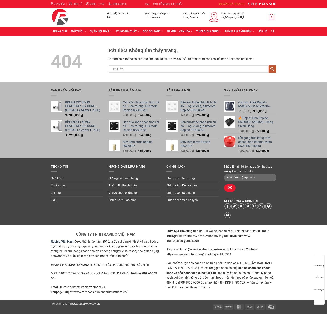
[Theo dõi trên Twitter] (260, 4)
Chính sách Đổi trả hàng (182, 185)
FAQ (147, 3)
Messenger (319, 289)
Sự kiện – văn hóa (178, 31)
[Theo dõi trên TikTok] (256, 4)
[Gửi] (272, 69)
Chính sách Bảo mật (122, 200)
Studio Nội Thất (126, 31)
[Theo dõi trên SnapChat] (241, 206)
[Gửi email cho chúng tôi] (263, 4)
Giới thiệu (77, 31)
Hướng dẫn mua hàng (123, 178)
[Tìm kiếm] (272, 31)
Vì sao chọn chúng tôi (123, 193)
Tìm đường (319, 265)
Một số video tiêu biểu (167, 3)
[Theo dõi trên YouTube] (274, 4)
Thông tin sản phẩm (238, 31)
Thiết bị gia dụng (207, 31)
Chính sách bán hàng (180, 178)
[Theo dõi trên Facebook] (249, 4)
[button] (232, 4)
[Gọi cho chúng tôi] (267, 4)
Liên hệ (262, 31)
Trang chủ (60, 31)
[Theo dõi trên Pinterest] (270, 4)
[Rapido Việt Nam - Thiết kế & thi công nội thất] (70, 17)
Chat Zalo (319, 277)
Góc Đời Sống (151, 31)
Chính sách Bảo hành (180, 193)
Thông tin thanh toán (123, 185)
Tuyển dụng (59, 185)
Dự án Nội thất (99, 31)
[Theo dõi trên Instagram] (252, 4)
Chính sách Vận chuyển (182, 200)
